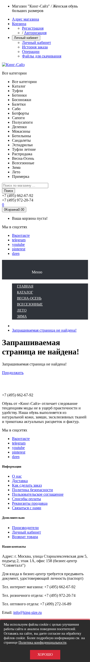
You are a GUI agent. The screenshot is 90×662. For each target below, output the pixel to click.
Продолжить (13, 373)
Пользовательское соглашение (38, 494)
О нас (17, 476)
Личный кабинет (36, 42)
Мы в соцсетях (14, 227)
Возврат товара (25, 537)
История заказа (35, 47)
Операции (31, 51)
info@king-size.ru (27, 612)
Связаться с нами (26, 508)
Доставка (20, 481)
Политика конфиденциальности (42, 642)
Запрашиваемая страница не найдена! (44, 330)
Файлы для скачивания (41, 56)
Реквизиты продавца (30, 503)
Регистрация (33, 28)
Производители (25, 528)
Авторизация (35, 33)
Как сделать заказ (27, 485)
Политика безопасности (32, 490)
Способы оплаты (26, 499)
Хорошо (45, 654)
